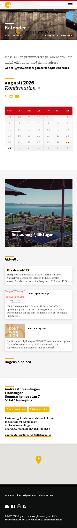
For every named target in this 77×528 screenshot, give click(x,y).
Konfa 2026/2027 (37, 328)
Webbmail (34, 519)
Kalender (17, 35)
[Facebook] (13, 506)
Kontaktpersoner (27, 495)
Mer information (16, 409)
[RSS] (24, 506)
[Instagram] (19, 506)
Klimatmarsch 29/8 (18, 270)
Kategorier (51, 35)
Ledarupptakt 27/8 (38, 293)
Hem (7, 35)
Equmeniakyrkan (14, 519)
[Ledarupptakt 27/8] (15, 296)
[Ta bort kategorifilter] (39, 88)
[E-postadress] (7, 506)
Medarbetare (46, 495)
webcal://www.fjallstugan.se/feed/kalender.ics (37, 68)
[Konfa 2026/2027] (15, 331)
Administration (53, 519)
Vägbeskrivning (39, 409)
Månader (65, 35)
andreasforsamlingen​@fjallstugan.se (28, 434)
